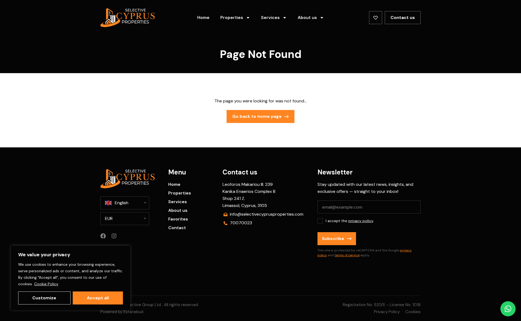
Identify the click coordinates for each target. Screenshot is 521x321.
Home (203, 17)
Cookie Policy (46, 283)
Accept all (98, 298)
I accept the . (350, 220)
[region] (70, 278)
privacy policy (360, 220)
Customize (44, 298)
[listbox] (124, 218)
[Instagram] (114, 236)
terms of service (347, 255)
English (121, 203)
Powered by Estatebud (121, 311)
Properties (231, 17)
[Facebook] (103, 236)
